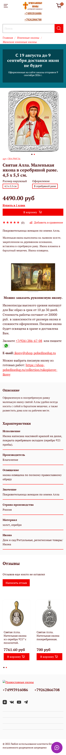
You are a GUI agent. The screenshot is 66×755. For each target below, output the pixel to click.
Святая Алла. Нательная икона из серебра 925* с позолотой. (15, 637)
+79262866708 (33, 19)
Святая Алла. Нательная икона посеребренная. (48, 635)
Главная (8, 38)
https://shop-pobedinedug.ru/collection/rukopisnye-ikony (30, 369)
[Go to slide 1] (31, 154)
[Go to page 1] (3, 667)
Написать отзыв (16, 583)
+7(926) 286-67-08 (29, 341)
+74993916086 (33, 13)
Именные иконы (28, 38)
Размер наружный (15, 181)
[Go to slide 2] (34, 154)
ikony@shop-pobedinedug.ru (35, 353)
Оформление (41, 181)
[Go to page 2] (6, 667)
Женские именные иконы (20, 42)
